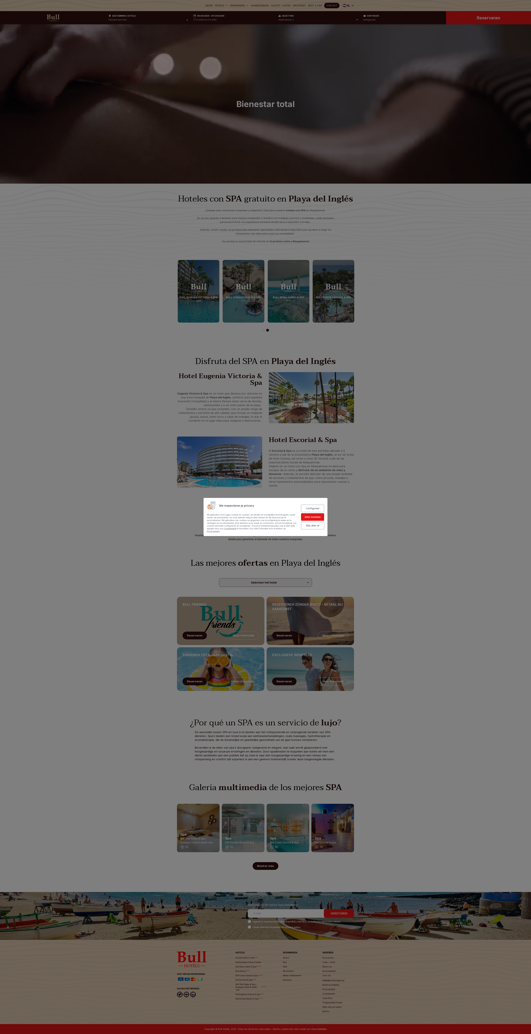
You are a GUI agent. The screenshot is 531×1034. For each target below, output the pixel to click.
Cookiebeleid (230, 528)
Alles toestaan (312, 516)
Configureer (312, 508)
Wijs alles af (312, 525)
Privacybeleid (213, 531)
